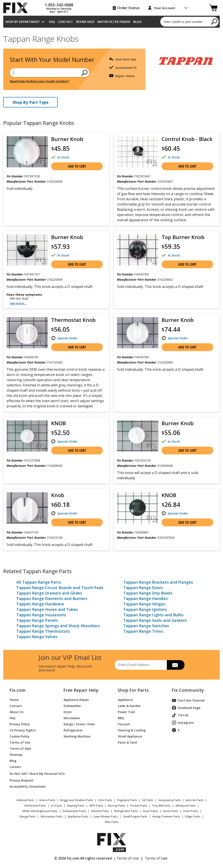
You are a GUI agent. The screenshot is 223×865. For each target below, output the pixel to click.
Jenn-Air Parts (195, 800)
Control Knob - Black (187, 139)
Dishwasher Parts (74, 811)
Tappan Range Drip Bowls (147, 593)
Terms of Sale (20, 748)
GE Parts (147, 800)
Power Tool (126, 712)
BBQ (121, 718)
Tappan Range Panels (37, 620)
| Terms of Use (126, 858)
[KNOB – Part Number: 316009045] (27, 436)
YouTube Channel (191, 700)
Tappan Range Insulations (41, 614)
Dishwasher (72, 706)
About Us (17, 712)
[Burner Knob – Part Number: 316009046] (137, 436)
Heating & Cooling (131, 730)
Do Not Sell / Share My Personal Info (31, 774)
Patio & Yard (127, 742)
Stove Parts (170, 811)
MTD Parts (96, 805)
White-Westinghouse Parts (39, 811)
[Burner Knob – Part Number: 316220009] (27, 249)
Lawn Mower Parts (105, 816)
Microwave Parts (52, 816)
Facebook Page (189, 708)
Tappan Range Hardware (40, 604)
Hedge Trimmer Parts (166, 816)
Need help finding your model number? (39, 81)
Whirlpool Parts (186, 805)
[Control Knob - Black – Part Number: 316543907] (137, 151)
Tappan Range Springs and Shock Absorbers (58, 625)
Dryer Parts (150, 811)
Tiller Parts (111, 822)
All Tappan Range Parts (38, 582)
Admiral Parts (25, 800)
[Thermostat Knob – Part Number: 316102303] (27, 332)
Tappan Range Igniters (145, 609)
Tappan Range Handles (145, 598)
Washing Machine (77, 736)
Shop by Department (22, 22)
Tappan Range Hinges (144, 604)
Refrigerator (73, 730)
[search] (214, 21)
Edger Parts (192, 816)
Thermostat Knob (73, 319)
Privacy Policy (20, 724)
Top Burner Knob (183, 237)
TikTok (183, 715)
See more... (18, 303)
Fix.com (17, 690)
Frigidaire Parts (127, 800)
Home (14, 700)
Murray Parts (116, 805)
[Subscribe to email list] (175, 665)
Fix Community (188, 690)
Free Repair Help (80, 690)
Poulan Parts (138, 805)
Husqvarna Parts (169, 800)
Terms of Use (20, 742)
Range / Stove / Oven (79, 724)
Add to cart (77, 166)
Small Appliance (130, 736)
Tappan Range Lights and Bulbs (153, 614)
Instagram (186, 723)
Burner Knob (67, 139)
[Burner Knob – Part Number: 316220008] (27, 151)
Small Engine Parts (135, 816)
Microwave (72, 718)
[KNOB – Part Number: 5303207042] (137, 507)
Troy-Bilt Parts (161, 805)
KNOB (58, 423)
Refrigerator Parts (126, 811)
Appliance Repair (76, 700)
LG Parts (56, 805)
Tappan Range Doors (143, 587)
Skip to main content (112, 3)
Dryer (68, 712)
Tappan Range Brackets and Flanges (158, 582)
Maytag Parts (75, 805)
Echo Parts (105, 800)
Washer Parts (100, 811)
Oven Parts (190, 811)
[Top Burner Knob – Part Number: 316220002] (137, 249)
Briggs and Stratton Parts (76, 800)
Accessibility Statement (28, 786)
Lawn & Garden (129, 706)
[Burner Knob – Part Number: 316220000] (137, 332)
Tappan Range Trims (143, 631)
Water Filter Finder (113, 22)
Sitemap (16, 755)
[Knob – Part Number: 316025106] (27, 507)
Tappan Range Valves (36, 636)
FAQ (52, 22)
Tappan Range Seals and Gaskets (155, 620)
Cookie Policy (19, 736)
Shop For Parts (133, 690)
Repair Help (85, 22)
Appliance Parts (78, 816)
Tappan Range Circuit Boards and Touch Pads (59, 587)
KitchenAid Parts (35, 805)
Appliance (125, 700)
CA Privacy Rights (23, 730)
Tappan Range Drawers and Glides (49, 593)
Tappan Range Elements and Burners (51, 598)
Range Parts (28, 816)
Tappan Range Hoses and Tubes (47, 609)
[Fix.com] (17, 7)
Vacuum (124, 724)
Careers (15, 767)
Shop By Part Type (30, 102)
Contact (65, 22)
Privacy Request (22, 780)
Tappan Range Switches (146, 625)
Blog (137, 22)
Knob (57, 495)
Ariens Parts (47, 800)
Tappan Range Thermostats (43, 631)
